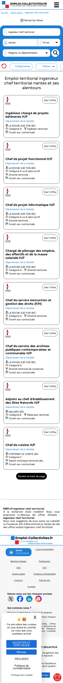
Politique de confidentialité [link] (21, 667)
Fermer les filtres (33, 20)
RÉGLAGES (21, 658)
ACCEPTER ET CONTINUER (22, 644)
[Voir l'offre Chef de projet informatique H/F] (31, 208)
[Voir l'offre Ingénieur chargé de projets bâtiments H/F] (31, 116)
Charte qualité (18, 574)
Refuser (21, 652)
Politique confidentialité (44, 574)
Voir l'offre (50, 100)
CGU (18, 567)
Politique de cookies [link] (22, 675)
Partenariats (44, 561)
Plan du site (44, 580)
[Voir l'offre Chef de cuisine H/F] (31, 448)
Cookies (31, 586)
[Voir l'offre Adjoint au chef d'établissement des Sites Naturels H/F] (31, 402)
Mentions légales (18, 561)
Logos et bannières (45, 549)
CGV (44, 567)
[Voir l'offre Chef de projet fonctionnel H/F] (31, 162)
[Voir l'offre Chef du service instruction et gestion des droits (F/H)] (31, 303)
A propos (18, 580)
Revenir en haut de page (31, 476)
